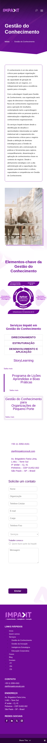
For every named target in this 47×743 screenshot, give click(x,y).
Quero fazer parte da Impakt (24, 544)
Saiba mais (8, 369)
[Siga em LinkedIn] (12, 721)
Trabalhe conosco (16, 540)
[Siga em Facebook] (7, 721)
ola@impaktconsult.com (23, 451)
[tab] (23, 337)
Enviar (17, 591)
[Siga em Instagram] (22, 721)
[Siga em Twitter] (17, 721)
